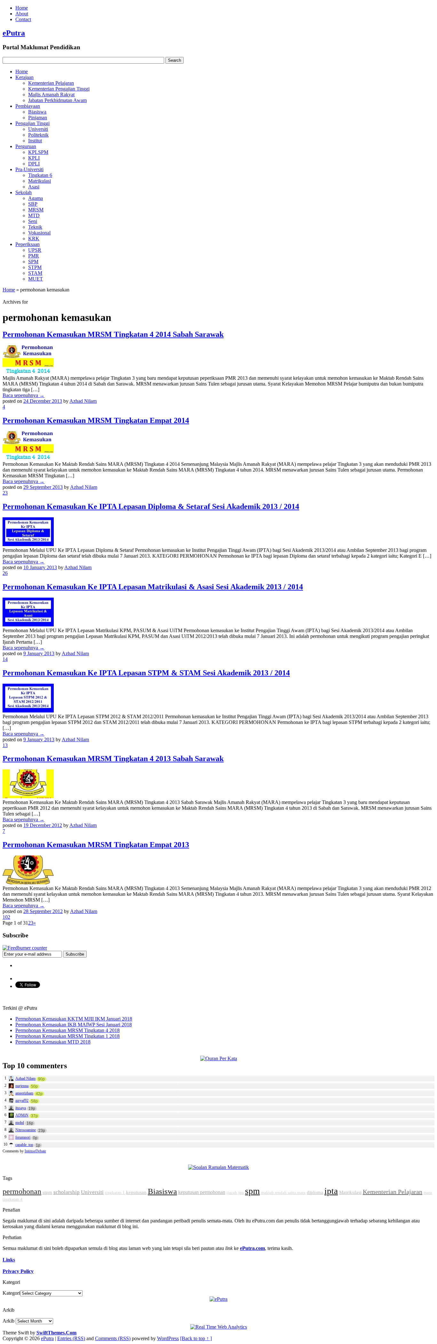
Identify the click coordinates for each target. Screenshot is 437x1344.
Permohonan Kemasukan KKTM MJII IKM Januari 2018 (73, 1019)
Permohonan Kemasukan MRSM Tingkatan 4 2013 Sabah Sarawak (113, 758)
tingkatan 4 (12, 1199)
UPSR (34, 250)
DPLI (34, 163)
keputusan (136, 1192)
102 (6, 917)
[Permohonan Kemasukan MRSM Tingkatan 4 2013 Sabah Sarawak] (28, 796)
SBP (32, 204)
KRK (33, 238)
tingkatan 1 (115, 1192)
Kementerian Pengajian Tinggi (59, 88)
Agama (35, 198)
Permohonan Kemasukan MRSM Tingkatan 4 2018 (67, 1030)
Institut (35, 140)
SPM (33, 261)
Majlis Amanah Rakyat (51, 94)
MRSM (36, 209)
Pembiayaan (27, 106)
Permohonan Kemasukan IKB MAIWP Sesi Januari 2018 (73, 1024)
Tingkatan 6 (40, 175)
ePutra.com (252, 1248)
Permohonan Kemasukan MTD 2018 (53, 1042)
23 (5, 493)
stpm (47, 1192)
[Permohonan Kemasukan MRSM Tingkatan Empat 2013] (28, 882)
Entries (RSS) (71, 1338)
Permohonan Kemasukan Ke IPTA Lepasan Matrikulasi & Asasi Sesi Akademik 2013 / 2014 (153, 587)
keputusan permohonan (201, 1192)
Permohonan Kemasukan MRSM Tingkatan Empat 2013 (96, 844)
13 (5, 745)
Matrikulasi (39, 181)
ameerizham (24, 1093)
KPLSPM (38, 152)
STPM (35, 267)
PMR (33, 255)
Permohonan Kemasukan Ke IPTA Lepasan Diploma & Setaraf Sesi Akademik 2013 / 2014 (151, 506)
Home (21, 8)
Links (9, 1259)
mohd (19, 1122)
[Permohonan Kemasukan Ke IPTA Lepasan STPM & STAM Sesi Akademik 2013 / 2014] (28, 710)
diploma (315, 1192)
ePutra (14, 33)
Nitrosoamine (25, 1130)
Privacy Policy (18, 1271)
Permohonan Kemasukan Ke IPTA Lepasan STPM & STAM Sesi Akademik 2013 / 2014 (146, 673)
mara (428, 1192)
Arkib (8, 1321)
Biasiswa (37, 112)
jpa (241, 1192)
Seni (32, 221)
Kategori (11, 1293)
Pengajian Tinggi (32, 123)
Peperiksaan (27, 244)
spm (252, 1191)
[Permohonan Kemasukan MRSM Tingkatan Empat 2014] (28, 458)
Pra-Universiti (29, 169)
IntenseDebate (35, 1151)
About (21, 13)
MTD (34, 215)
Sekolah (23, 192)
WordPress (168, 1338)
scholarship (66, 1192)
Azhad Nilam (83, 401)
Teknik (35, 227)
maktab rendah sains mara (283, 1192)
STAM (35, 273)
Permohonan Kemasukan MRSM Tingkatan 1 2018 (67, 1036)
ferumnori (22, 1137)
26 (5, 573)
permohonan (22, 1191)
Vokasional (39, 232)
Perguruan (25, 146)
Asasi (33, 186)
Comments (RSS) (113, 1338)
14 (5, 659)
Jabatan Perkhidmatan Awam (57, 100)
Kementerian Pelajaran (51, 83)
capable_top (24, 1144)
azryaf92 (21, 1100)
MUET (35, 279)
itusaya (20, 1108)
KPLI (34, 158)
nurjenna (21, 1086)
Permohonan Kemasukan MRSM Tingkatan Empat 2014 (96, 420)
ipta (331, 1191)
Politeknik (38, 135)
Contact (23, 19)
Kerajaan (24, 77)
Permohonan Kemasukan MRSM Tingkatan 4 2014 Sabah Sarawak (113, 334)
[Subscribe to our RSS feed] (25, 947)
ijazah (231, 1192)
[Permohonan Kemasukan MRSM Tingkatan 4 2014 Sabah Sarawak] (28, 372)
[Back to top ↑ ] (196, 1338)
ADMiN (21, 1115)
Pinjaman (37, 117)
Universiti (38, 129)
